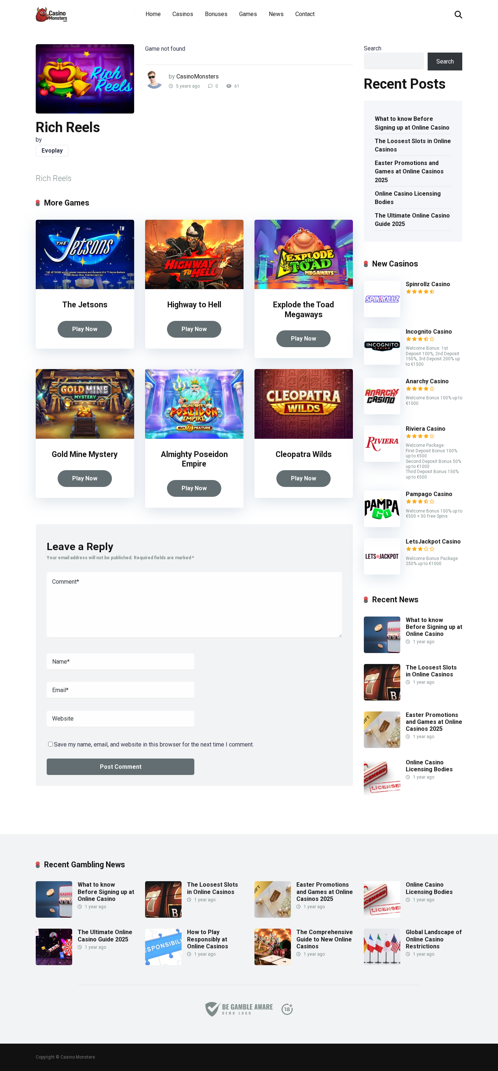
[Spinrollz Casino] (382, 315)
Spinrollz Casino (428, 284)
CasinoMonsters (197, 76)
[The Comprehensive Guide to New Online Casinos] (272, 963)
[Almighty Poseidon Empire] (194, 436)
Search (372, 48)
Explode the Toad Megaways (303, 309)
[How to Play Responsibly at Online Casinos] (163, 963)
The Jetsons (85, 304)
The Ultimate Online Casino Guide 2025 (412, 219)
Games (248, 14)
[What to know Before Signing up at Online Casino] (382, 651)
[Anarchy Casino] (382, 412)
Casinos (182, 14)
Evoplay (52, 150)
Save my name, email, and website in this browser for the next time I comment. (154, 744)
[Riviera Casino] (382, 459)
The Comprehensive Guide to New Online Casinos (324, 939)
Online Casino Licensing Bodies (408, 198)
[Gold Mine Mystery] (85, 436)
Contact (305, 14)
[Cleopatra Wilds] (303, 436)
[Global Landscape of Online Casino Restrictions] (382, 963)
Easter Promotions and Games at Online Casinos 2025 (409, 171)
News (276, 14)
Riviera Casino (426, 428)
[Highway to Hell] (194, 287)
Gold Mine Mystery (85, 454)
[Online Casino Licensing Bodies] (382, 793)
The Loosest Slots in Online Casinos (413, 145)
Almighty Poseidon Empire (194, 459)
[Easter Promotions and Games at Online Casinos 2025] (382, 745)
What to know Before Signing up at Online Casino (412, 123)
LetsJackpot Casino (433, 541)
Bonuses (216, 14)
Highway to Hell (194, 304)
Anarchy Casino (427, 381)
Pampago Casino (429, 494)
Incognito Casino (429, 331)
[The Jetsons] (85, 287)
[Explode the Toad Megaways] (303, 287)
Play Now (84, 329)
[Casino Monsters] (51, 12)
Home (153, 14)
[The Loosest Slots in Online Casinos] (382, 698)
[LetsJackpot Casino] (382, 572)
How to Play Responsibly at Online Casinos (207, 939)
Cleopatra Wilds (304, 454)
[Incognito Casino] (382, 362)
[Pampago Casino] (382, 525)
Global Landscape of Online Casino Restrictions (434, 939)
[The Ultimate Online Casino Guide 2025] (54, 963)
